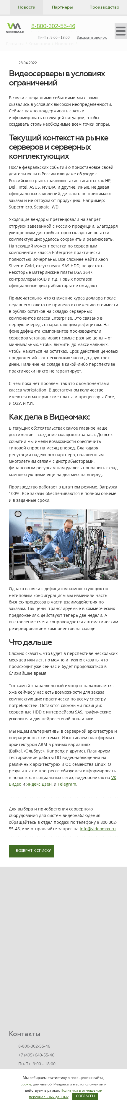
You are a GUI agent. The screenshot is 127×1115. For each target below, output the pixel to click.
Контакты (24, 1034)
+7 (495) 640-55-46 (36, 1055)
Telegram (67, 784)
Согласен (85, 1096)
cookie (26, 1084)
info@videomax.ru (98, 828)
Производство (104, 7)
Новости (26, 7)
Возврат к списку (33, 851)
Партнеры (62, 7)
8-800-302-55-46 (53, 26)
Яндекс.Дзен (39, 784)
